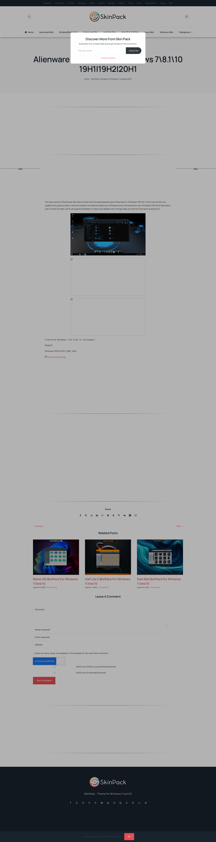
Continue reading (108, 58)
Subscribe (133, 50)
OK (129, 836)
